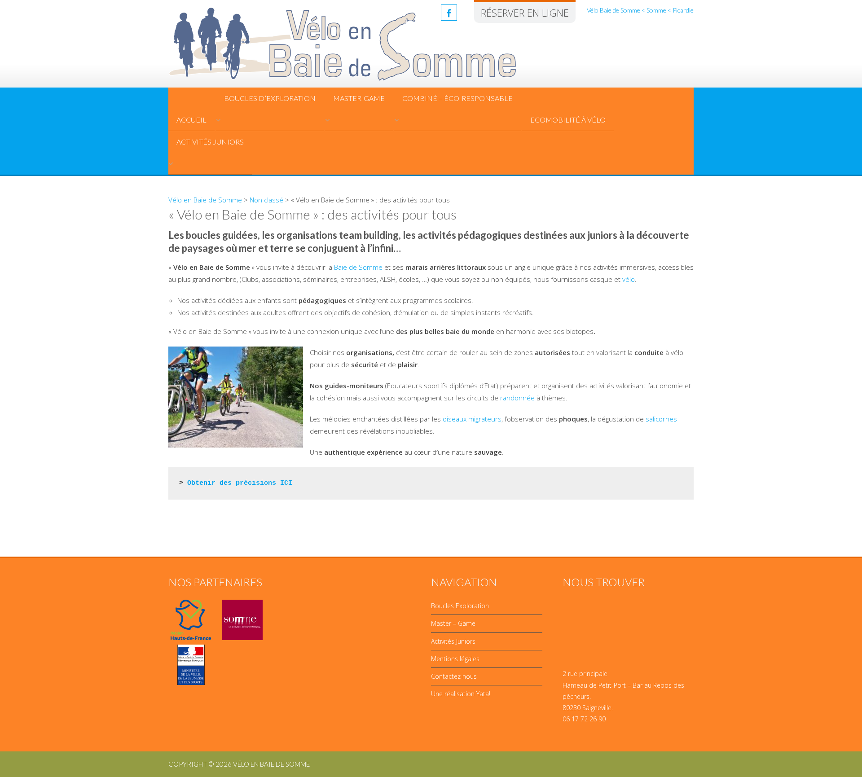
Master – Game (453, 623)
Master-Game (359, 98)
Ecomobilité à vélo (568, 119)
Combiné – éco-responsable (457, 98)
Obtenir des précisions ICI (239, 483)
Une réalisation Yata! (460, 693)
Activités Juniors (210, 141)
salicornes (661, 418)
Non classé (266, 199)
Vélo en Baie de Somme (205, 199)
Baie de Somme (358, 267)
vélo (628, 279)
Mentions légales (455, 658)
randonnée (517, 397)
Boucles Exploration (460, 605)
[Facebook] (449, 12)
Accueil (191, 119)
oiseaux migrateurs (472, 418)
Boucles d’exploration (270, 98)
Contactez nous (454, 676)
